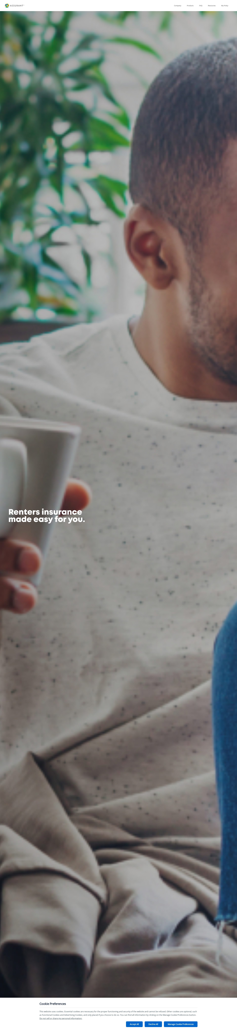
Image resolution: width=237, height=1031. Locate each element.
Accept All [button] (134, 1024)
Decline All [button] (153, 1024)
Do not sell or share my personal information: (61, 1018)
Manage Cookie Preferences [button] (181, 1024)
